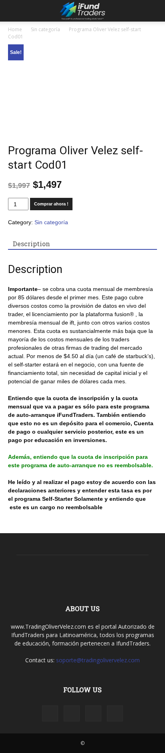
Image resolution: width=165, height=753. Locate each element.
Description (31, 243)
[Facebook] (50, 713)
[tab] (31, 244)
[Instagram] (72, 713)
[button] (154, 11)
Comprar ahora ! (51, 203)
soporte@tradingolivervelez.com (98, 660)
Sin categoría (45, 29)
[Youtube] (115, 713)
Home (15, 29)
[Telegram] (93, 713)
